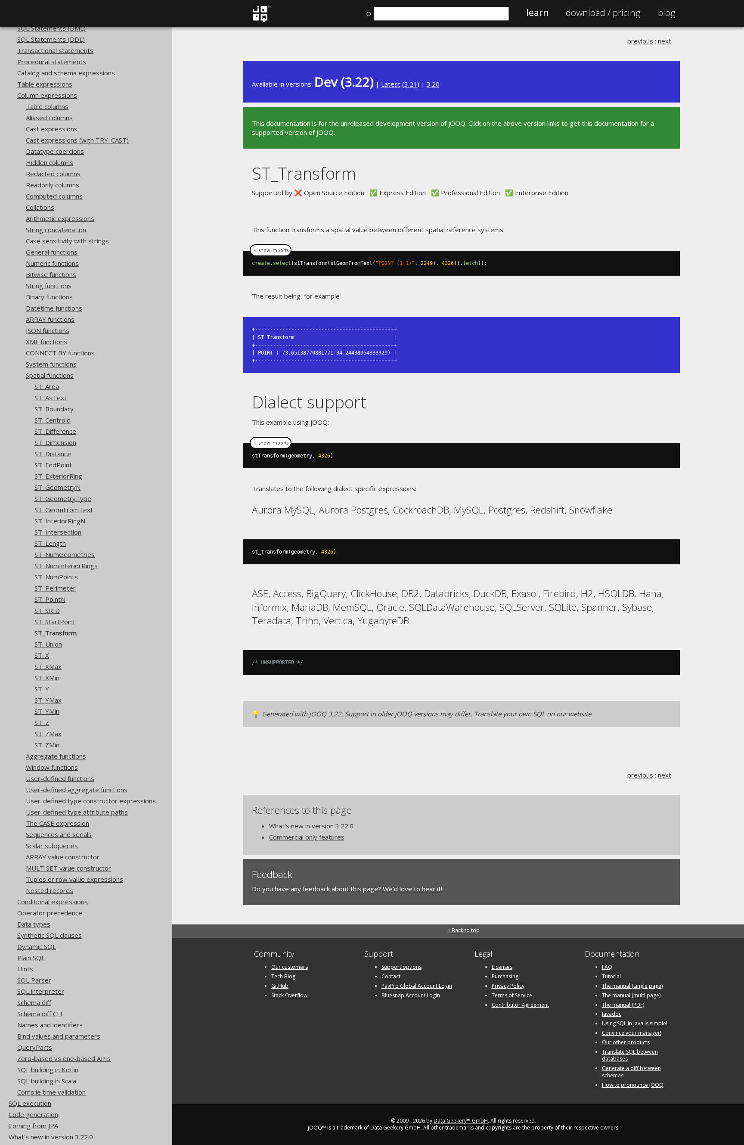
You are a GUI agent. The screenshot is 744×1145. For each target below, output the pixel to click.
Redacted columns (53, 173)
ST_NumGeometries (64, 554)
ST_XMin (46, 677)
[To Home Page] (261, 20)
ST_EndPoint (53, 464)
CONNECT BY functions (60, 352)
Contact (390, 976)
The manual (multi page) (631, 995)
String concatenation (56, 229)
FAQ (607, 967)
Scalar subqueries (52, 845)
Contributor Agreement (520, 1004)
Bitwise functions (51, 274)
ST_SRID (47, 610)
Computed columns (54, 196)
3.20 (433, 84)
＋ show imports (270, 250)
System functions (51, 364)
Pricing (603, 12)
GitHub (279, 985)
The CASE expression (57, 823)
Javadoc (611, 1013)
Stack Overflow (289, 995)
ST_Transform (55, 633)
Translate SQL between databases (630, 1055)
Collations (40, 207)
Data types (33, 924)
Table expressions (44, 84)
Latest (390, 84)
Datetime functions (54, 308)
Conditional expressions (52, 901)
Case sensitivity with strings (67, 240)
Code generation (33, 1114)
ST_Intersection (57, 532)
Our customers (289, 967)
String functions (48, 285)
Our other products (626, 1042)
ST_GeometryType (62, 498)
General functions (52, 252)
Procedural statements (51, 61)
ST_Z (41, 722)
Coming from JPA (33, 1125)
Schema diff (34, 1002)
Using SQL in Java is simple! (634, 1023)
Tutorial (611, 976)
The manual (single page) (632, 985)
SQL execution (30, 1103)
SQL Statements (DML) (51, 28)
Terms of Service (512, 995)
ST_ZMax (48, 733)
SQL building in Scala (46, 1081)
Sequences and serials (59, 834)
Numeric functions (52, 263)
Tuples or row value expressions (74, 879)
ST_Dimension (55, 442)
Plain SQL (31, 957)
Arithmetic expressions (60, 218)
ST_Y (41, 689)
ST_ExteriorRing (58, 476)
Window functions (52, 767)
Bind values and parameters (58, 1036)
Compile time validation (51, 1092)
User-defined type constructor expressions (91, 801)
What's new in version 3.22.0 (51, 1137)
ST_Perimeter (55, 588)
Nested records (49, 890)
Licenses (502, 967)
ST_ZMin (46, 745)
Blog (667, 12)
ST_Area (46, 386)
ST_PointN (49, 599)
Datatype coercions (55, 151)
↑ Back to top (464, 930)
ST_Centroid (52, 420)
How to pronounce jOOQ (632, 1085)
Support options (401, 967)
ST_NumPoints (56, 576)
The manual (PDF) (623, 1004)
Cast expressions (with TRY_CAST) (77, 140)
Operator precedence (49, 913)
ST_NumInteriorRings (66, 565)
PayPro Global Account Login (416, 985)
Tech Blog (283, 976)
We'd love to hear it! (412, 888)
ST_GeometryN (57, 487)
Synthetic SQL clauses (49, 935)
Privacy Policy (508, 985)
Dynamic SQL (36, 946)
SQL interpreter (40, 991)
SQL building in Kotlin (47, 1069)
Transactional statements (55, 50)
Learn (537, 12)
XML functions (46, 341)
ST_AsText (50, 397)
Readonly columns (52, 184)
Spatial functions (50, 375)
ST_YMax (48, 700)
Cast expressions (52, 128)
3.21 (410, 84)
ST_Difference (55, 431)
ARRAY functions (50, 319)
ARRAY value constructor (62, 857)
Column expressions (47, 95)
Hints (25, 969)
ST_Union (48, 644)
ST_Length (50, 543)
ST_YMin (46, 711)
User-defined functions (60, 778)
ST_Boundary (54, 408)
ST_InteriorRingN (59, 520)
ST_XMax (48, 666)
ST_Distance (52, 453)
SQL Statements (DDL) (51, 39)
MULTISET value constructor (68, 868)
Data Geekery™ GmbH (461, 1120)
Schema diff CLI (39, 1013)
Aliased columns (49, 117)
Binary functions (49, 296)
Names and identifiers (50, 1025)
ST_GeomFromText (63, 509)
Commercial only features (306, 837)
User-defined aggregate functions (76, 789)
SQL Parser (34, 980)
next (664, 41)
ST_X (41, 655)
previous (640, 41)
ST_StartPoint (54, 621)
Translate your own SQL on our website (532, 713)
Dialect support (309, 401)
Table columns (47, 106)
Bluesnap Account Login (410, 995)
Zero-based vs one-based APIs (64, 1058)
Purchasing (505, 976)
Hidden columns (49, 162)
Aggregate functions (56, 756)
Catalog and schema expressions (66, 72)
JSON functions (47, 330)
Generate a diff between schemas (631, 1071)
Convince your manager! (631, 1032)
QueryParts (34, 1047)
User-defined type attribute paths (77, 812)
